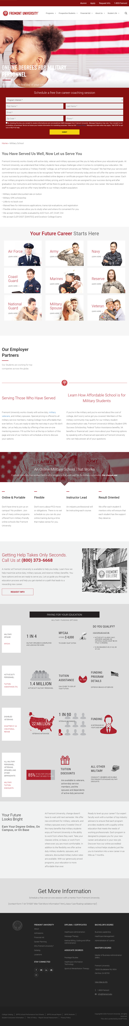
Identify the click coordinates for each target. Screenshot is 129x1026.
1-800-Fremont (120, 3)
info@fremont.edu (105, 994)
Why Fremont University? (44, 946)
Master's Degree (103, 947)
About (36, 929)
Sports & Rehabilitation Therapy (76, 968)
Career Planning (40, 941)
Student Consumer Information (13, 1017)
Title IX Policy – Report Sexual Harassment (42, 1017)
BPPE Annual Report (54, 1014)
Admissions (38, 933)
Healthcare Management (104, 936)
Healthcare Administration (74, 932)
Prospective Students (67, 13)
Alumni (83, 3)
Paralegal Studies (71, 957)
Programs (50, 13)
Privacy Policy (81, 125)
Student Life (112, 13)
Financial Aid (85, 13)
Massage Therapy (71, 936)
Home (5, 143)
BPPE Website (69, 1014)
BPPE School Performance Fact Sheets (30, 1014)
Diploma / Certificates (75, 924)
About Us (99, 13)
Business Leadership (103, 932)
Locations (38, 954)
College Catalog (7, 1014)
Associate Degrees (73, 950)
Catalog (37, 950)
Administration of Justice (105, 940)
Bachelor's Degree (104, 924)
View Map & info (101, 982)
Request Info (104, 3)
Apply (92, 3)
